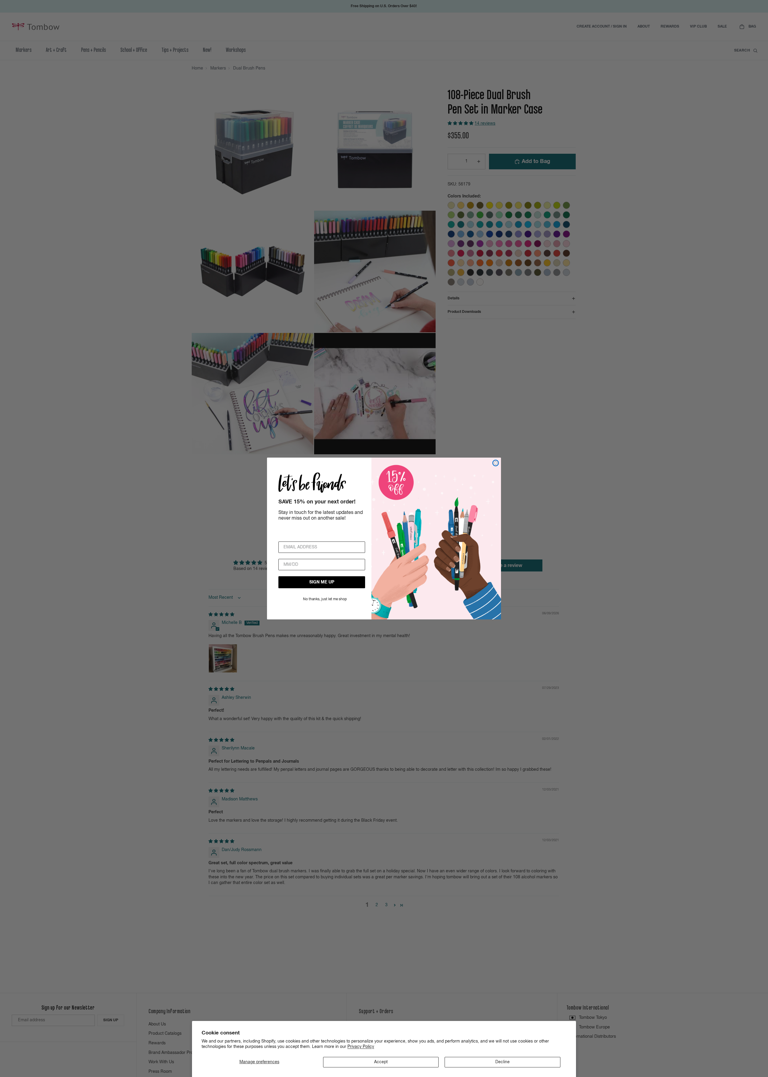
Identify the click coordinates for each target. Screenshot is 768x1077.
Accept (381, 1062)
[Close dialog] (496, 463)
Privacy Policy (360, 1047)
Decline (502, 1062)
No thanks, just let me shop (325, 599)
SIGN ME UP (321, 582)
